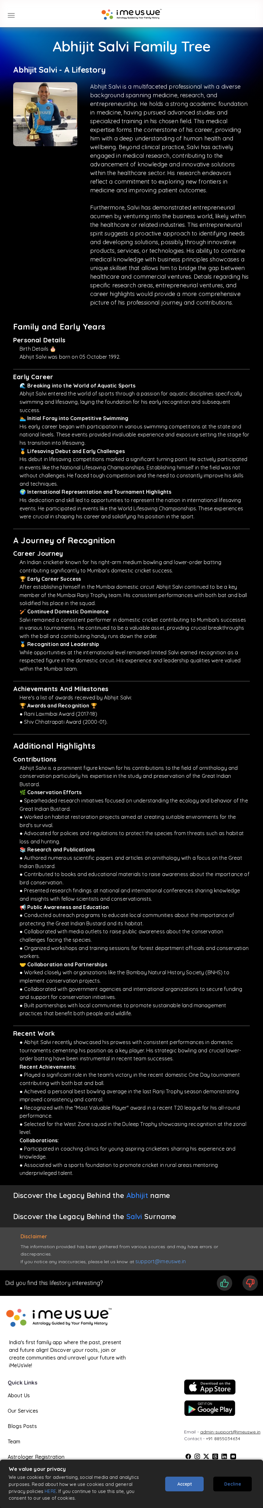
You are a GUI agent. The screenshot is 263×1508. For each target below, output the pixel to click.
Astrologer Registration (36, 1457)
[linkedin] (224, 1456)
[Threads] (215, 1456)
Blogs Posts (22, 1426)
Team (14, 1441)
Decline (232, 1484)
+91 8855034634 (223, 1438)
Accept (184, 1484)
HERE (50, 1491)
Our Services (23, 1411)
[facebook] (188, 1456)
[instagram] (197, 1456)
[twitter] (206, 1456)
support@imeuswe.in (160, 1261)
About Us (19, 1395)
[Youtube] (233, 1456)
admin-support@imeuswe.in (230, 1432)
